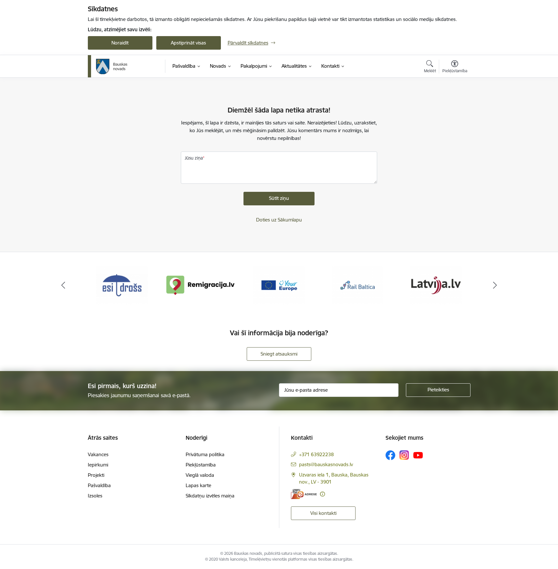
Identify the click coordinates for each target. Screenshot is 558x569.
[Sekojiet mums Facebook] (390, 455)
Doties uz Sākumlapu (279, 220)
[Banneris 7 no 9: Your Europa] (279, 285)
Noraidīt (120, 43)
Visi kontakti (323, 513)
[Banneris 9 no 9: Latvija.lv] (436, 285)
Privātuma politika (205, 454)
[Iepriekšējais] (63, 285)
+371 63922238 (316, 454)
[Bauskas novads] (112, 66)
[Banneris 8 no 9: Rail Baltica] (357, 285)
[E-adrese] (304, 494)
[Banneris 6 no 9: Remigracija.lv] (200, 285)
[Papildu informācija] (322, 494)
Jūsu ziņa (194, 158)
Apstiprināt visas (188, 43)
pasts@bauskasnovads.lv (326, 464)
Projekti (96, 475)
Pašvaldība (99, 485)
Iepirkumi (98, 465)
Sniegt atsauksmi (279, 354)
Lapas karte (198, 485)
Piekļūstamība (201, 465)
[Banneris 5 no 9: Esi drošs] (122, 285)
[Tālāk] (495, 285)
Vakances (98, 454)
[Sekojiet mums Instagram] (404, 455)
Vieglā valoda (200, 475)
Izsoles (95, 496)
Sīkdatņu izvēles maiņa (210, 496)
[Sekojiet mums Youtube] (418, 455)
